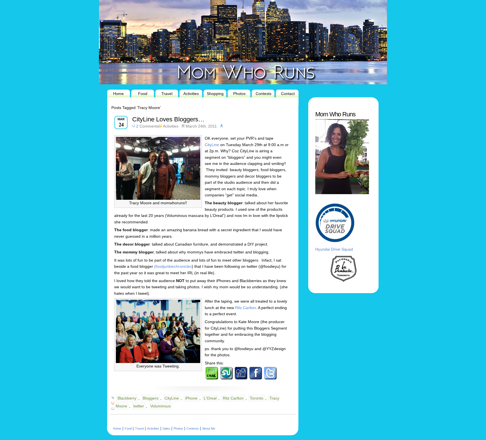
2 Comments (147, 126)
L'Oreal (210, 398)
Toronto (256, 398)
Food (142, 93)
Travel (166, 93)
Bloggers (150, 398)
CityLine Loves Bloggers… (168, 119)
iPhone (191, 398)
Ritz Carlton (245, 307)
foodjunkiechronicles (174, 266)
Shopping (215, 93)
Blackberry (127, 398)
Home (118, 93)
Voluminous (160, 406)
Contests (263, 93)
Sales (166, 428)
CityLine (212, 144)
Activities (191, 93)
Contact (288, 93)
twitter (138, 406)
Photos (239, 93)
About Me (208, 428)
